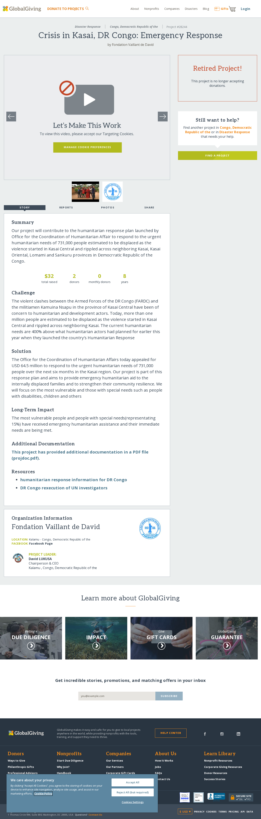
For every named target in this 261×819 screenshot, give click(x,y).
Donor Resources (215, 773)
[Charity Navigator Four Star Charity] (187, 797)
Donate (65, 9)
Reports (66, 207)
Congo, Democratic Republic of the (134, 27)
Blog (206, 9)
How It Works (164, 760)
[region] (82, 793)
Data (250, 811)
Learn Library (220, 754)
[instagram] (221, 733)
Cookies (211, 811)
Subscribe (169, 696)
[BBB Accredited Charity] (218, 797)
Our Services (114, 760)
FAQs (158, 773)
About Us (165, 754)
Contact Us (162, 779)
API (242, 811)
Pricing (234, 811)
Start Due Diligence (70, 760)
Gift (224, 9)
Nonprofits (151, 9)
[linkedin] (238, 733)
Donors (16, 754)
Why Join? (63, 767)
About (134, 9)
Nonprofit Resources (218, 760)
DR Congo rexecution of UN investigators (63, 488)
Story (25, 207)
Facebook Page (41, 543)
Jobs (158, 767)
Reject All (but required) (133, 792)
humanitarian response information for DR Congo (73, 479)
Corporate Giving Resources (223, 767)
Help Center (170, 733)
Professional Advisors (23, 773)
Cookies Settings (133, 802)
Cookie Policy (43, 793)
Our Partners (115, 767)
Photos (107, 207)
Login (245, 9)
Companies (172, 9)
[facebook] (205, 733)
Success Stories (214, 779)
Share (149, 207)
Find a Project (217, 155)
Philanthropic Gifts (21, 767)
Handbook (64, 773)
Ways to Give (16, 760)
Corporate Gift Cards (120, 773)
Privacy (199, 811)
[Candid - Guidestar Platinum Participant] (200, 797)
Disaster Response (87, 27)
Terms (222, 811)
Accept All (132, 782)
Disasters (191, 9)
